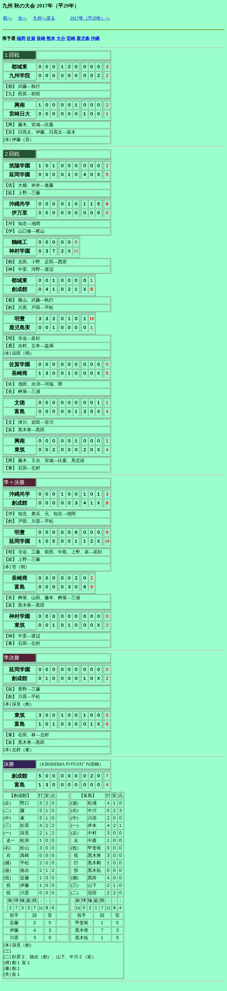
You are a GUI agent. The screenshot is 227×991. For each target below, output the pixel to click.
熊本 (51, 38)
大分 (60, 38)
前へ (7, 18)
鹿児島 (83, 38)
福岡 (21, 38)
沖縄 (95, 38)
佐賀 (31, 38)
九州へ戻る (44, 18)
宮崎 (70, 38)
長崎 (41, 38)
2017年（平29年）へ (90, 18)
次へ (22, 18)
